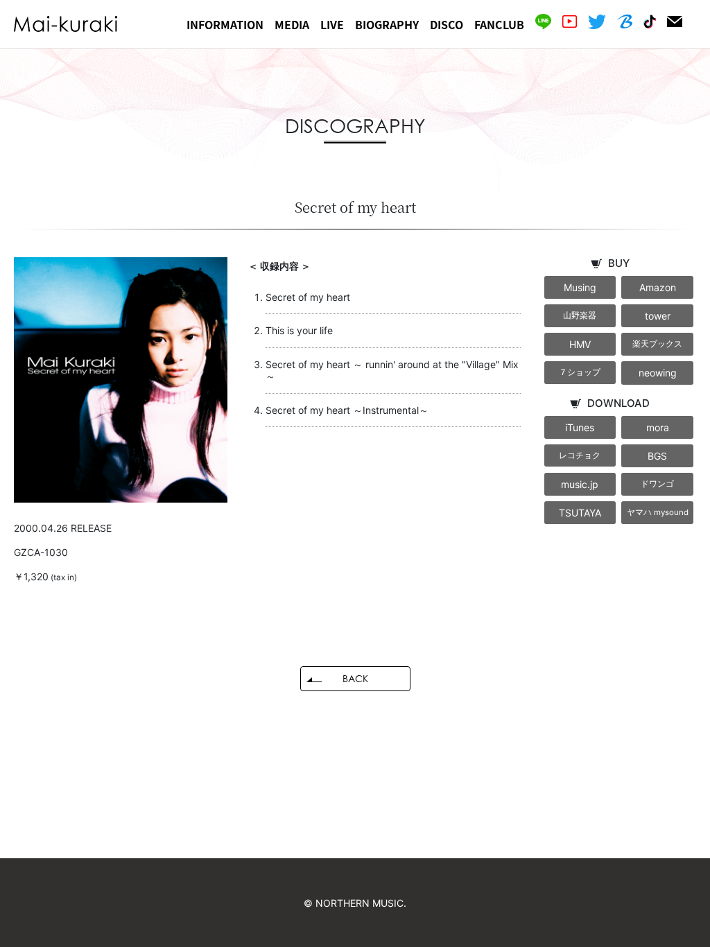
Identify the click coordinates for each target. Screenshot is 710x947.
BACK (355, 678)
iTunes (579, 427)
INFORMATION (225, 24)
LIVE (332, 24)
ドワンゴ (657, 484)
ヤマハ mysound (658, 512)
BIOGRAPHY (387, 24)
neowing (658, 373)
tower (657, 316)
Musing (580, 287)
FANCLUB (499, 24)
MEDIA (292, 24)
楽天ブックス (657, 344)
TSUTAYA (580, 513)
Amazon (657, 287)
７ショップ (579, 372)
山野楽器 (579, 315)
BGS (657, 456)
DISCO (446, 24)
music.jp (579, 484)
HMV (580, 344)
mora (657, 427)
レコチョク (579, 455)
